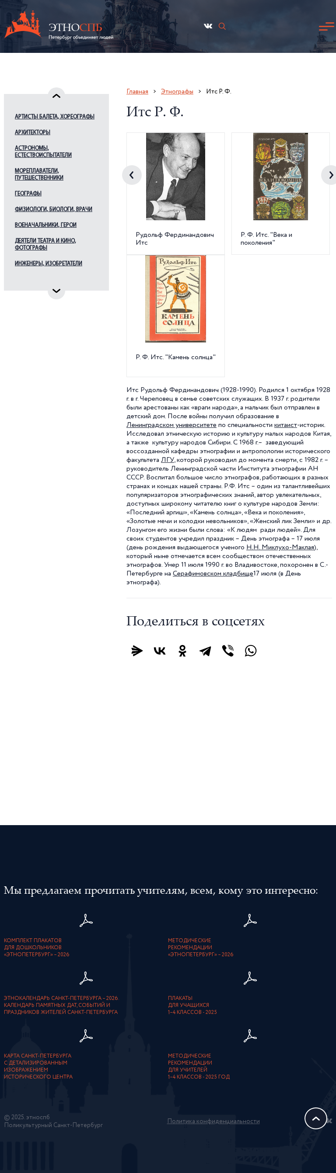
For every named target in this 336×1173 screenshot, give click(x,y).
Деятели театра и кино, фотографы (45, 244)
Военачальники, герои (46, 225)
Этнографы (177, 91)
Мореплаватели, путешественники (39, 174)
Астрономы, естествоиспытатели (43, 152)
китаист (285, 425)
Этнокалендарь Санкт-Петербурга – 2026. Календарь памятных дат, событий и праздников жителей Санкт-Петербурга (61, 1005)
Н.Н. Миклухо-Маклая (280, 547)
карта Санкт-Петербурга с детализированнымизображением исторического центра (38, 1067)
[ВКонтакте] (159, 650)
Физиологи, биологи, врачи (53, 209)
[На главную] (58, 26)
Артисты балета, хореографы (54, 117)
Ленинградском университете (171, 425)
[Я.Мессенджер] (136, 650)
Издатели (27, 279)
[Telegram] (205, 650)
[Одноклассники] (182, 650)
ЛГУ (167, 460)
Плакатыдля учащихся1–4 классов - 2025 (192, 1005)
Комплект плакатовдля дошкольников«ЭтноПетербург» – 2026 (37, 948)
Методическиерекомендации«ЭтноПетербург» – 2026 (201, 948)
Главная (137, 91)
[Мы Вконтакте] (208, 26)
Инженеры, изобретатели (48, 264)
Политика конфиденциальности (213, 1121)
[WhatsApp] (250, 650)
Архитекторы (32, 132)
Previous (132, 175)
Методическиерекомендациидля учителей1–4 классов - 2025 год (199, 1067)
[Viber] (227, 650)
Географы (28, 194)
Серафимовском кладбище (213, 573)
